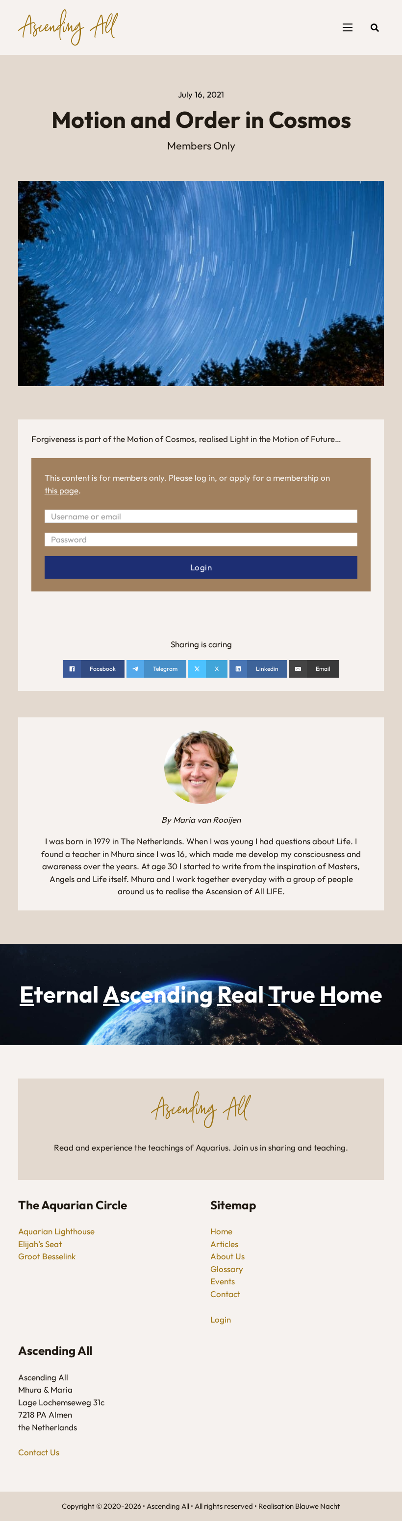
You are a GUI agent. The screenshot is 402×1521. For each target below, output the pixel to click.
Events (222, 1281)
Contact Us (38, 1452)
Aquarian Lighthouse (56, 1231)
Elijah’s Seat (40, 1244)
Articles (224, 1244)
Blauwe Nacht (317, 1506)
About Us (227, 1256)
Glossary (226, 1269)
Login (220, 1319)
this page (61, 490)
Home (221, 1231)
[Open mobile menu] (347, 27)
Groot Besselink (46, 1256)
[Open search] (375, 28)
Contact (225, 1294)
